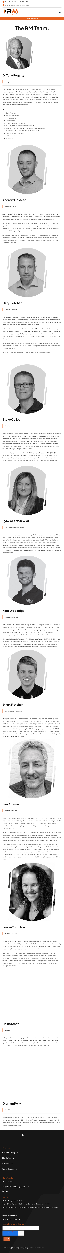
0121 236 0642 (24, 1)
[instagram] (3, 1191)
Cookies (15, 1248)
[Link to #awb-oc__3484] (59, 12)
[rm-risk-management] (11, 8)
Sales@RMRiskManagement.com (20, 5)
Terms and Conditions (36, 1248)
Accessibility (6, 1248)
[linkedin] (7, 1191)
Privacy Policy (23, 1248)
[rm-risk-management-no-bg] (32, 1135)
